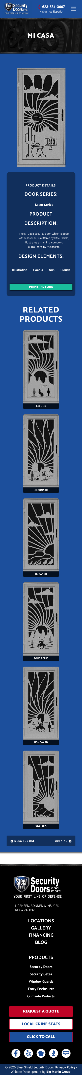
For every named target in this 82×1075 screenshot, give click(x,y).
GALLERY (41, 928)
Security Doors (41, 967)
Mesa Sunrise (24, 841)
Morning (61, 841)
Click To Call (41, 1037)
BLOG (41, 942)
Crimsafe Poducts (41, 996)
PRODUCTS (41, 958)
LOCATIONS (41, 921)
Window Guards (41, 981)
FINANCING (41, 935)
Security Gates (41, 974)
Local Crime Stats (41, 1024)
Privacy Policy (65, 1067)
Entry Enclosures (41, 989)
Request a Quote (41, 1011)
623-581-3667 (53, 7)
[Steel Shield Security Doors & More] (17, 9)
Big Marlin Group (58, 1071)
